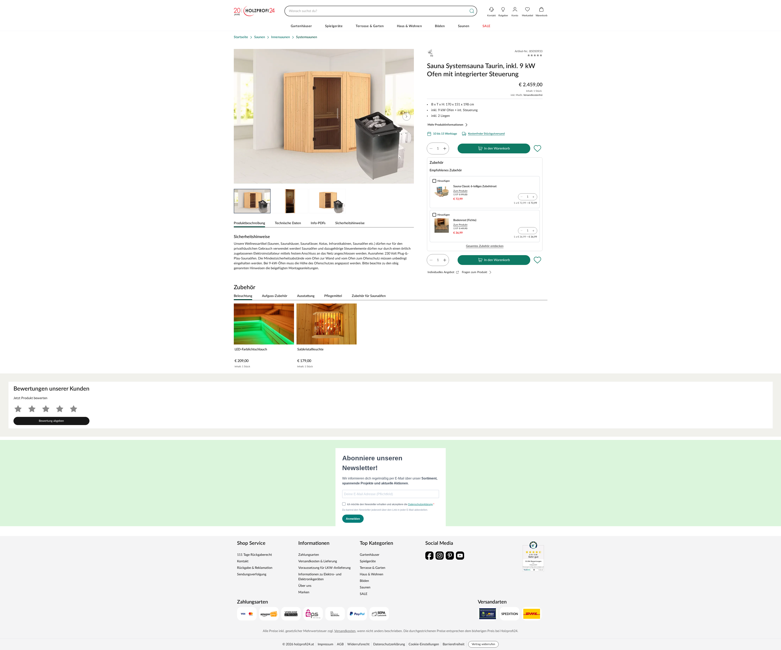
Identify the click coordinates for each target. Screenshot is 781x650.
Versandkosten (344, 631)
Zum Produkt (460, 191)
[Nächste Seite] (406, 116)
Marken (303, 592)
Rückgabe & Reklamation (254, 567)
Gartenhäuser (301, 26)
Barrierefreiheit (454, 644)
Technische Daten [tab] (288, 223)
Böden (440, 26)
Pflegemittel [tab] (333, 296)
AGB (340, 644)
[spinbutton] (438, 148)
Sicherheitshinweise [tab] (350, 223)
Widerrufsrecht (358, 644)
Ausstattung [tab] (305, 296)
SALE (486, 26)
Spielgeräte (334, 26)
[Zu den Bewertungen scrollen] (535, 55)
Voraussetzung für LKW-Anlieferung (324, 567)
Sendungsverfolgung (251, 574)
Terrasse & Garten (370, 26)
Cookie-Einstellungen (424, 644)
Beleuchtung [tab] (243, 296)
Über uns (304, 585)
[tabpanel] (324, 251)
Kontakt (242, 561)
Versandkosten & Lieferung (317, 561)
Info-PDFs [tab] (318, 223)
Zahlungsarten (308, 554)
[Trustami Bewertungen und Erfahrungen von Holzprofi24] (533, 556)
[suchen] (471, 11)
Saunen (463, 26)
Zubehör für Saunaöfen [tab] (369, 296)
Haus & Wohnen (409, 26)
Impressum (325, 644)
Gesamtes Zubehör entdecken (485, 246)
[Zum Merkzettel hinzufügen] (538, 148)
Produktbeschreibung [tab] (249, 223)
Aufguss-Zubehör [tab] (274, 296)
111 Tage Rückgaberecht (254, 554)
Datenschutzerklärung (389, 644)
